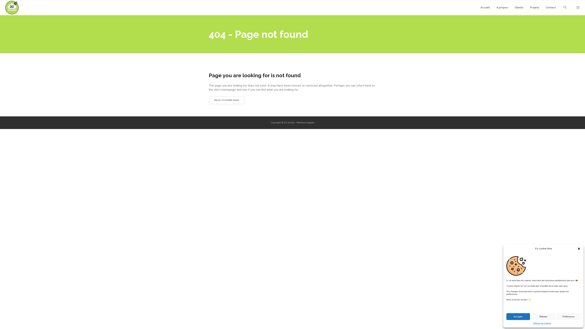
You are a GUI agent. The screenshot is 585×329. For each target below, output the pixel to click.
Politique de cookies (542, 323)
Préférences (568, 316)
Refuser (543, 316)
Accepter (518, 316)
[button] (578, 248)
